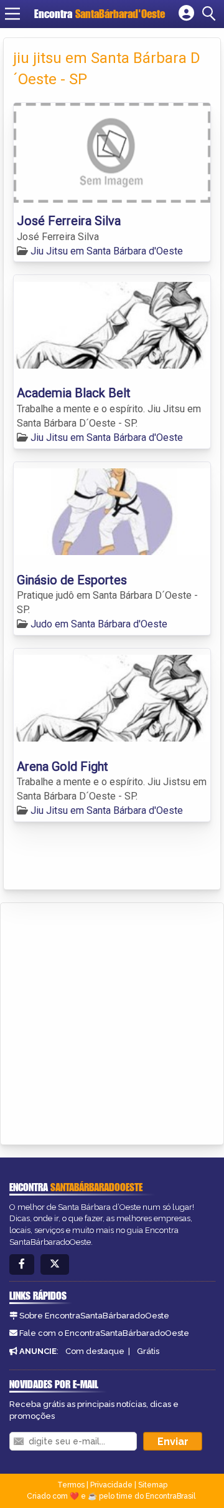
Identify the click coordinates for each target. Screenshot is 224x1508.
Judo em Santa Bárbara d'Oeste (98, 624)
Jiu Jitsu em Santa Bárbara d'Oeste (106, 251)
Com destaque (94, 1351)
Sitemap (152, 1485)
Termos (71, 1485)
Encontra (99, 14)
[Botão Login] (186, 13)
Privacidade (111, 1485)
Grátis (148, 1351)
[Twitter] (54, 1264)
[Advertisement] (112, 1021)
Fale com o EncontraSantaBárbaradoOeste (104, 1333)
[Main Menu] (12, 13)
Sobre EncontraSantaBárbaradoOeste (94, 1315)
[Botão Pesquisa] (211, 13)
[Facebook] (21, 1264)
